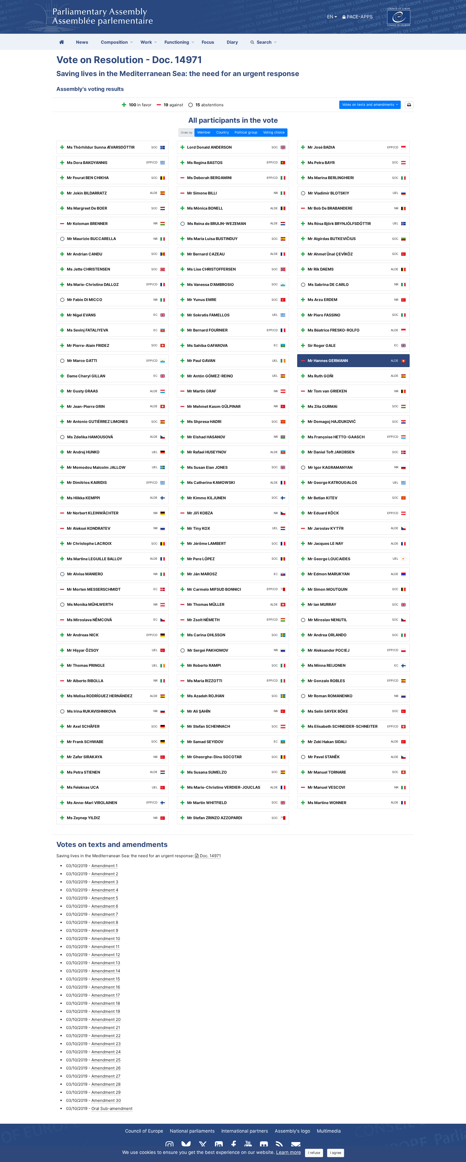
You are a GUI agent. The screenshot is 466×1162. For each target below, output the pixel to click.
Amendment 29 (106, 1092)
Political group (246, 132)
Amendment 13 (105, 962)
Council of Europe (144, 1131)
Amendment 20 (106, 1019)
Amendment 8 (104, 922)
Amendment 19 (105, 1011)
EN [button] (330, 16)
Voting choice (274, 132)
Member (204, 132)
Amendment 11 (105, 946)
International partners (244, 1131)
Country (222, 132)
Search (264, 42)
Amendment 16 (105, 987)
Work (146, 42)
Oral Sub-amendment (111, 1108)
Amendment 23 (106, 1043)
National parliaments (192, 1131)
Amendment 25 (106, 1059)
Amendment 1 (104, 865)
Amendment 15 (105, 979)
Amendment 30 (106, 1100)
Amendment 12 (105, 954)
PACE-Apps (360, 16)
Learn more (288, 1152)
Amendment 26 (106, 1068)
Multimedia (329, 1131)
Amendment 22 (106, 1035)
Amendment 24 (106, 1051)
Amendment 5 (104, 898)
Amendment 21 (105, 1027)
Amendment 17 (105, 995)
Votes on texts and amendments (368, 104)
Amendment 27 (106, 1076)
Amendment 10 (105, 938)
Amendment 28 (106, 1084)
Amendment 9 (104, 930)
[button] (409, 104)
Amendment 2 (104, 873)
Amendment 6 (104, 906)
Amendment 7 (104, 914)
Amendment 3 (104, 881)
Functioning (177, 42)
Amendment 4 (104, 890)
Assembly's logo (292, 1131)
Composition (114, 42)
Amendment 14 (105, 970)
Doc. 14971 (210, 855)
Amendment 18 (105, 1003)
